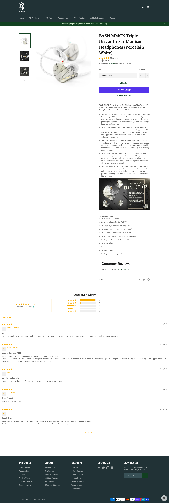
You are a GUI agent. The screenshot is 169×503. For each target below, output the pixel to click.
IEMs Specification (52, 485)
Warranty (74, 467)
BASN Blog (49, 481)
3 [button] (85, 432)
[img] (7, 324)
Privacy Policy (76, 478)
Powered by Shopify (39, 499)
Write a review (123, 269)
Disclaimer (75, 489)
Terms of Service (77, 481)
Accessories (63, 18)
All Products (34, 18)
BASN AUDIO (28, 499)
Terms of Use (76, 485)
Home (21, 18)
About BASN (50, 467)
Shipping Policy (77, 474)
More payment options (124, 95)
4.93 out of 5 (32, 304)
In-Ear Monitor (24, 467)
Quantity (142, 70)
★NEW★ (49, 18)
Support (113, 18)
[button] (104, 58)
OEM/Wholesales (52, 474)
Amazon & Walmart (26, 481)
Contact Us (49, 471)
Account (147, 18)
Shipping (112, 64)
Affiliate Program (97, 18)
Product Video (24, 478)
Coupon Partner (25, 485)
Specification (79, 18)
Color (101, 70)
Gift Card (22, 474)
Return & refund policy (79, 471)
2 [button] (81, 432)
